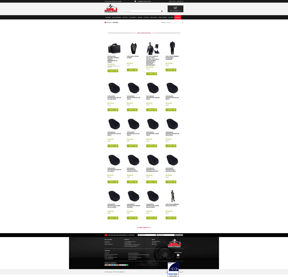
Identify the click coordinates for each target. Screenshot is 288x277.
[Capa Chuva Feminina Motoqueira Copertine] (172, 48)
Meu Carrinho (175, 11)
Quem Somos (107, 241)
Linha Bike (140, 17)
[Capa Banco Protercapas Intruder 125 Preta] (153, 160)
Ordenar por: (163, 22)
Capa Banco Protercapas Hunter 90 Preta (171, 170)
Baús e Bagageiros (116, 17)
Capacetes (125, 17)
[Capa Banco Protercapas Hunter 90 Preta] (172, 160)
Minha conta (172, 1)
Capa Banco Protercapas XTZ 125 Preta (133, 98)
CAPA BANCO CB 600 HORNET (133, 57)
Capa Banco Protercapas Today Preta (152, 134)
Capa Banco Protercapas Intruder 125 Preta (152, 170)
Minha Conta (154, 244)
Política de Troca (107, 242)
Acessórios (108, 17)
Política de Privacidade (109, 244)
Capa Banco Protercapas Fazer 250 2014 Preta (152, 206)
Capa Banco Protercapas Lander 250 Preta (132, 170)
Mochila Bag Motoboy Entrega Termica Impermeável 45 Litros (113, 59)
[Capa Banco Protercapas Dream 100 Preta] (133, 196)
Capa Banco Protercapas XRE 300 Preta (153, 98)
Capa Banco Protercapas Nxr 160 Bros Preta (172, 134)
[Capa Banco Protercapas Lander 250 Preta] (133, 160)
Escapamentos (132, 17)
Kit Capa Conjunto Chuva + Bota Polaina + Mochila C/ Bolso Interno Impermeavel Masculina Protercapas (152, 61)
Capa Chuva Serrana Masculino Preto (172, 205)
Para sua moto (153, 17)
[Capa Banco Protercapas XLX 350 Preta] (172, 88)
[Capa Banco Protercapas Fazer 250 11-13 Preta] (114, 196)
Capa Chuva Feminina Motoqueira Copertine (172, 58)
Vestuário (170, 17)
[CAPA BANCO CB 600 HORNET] (133, 48)
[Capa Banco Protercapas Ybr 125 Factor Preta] (114, 88)
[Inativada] (175, 269)
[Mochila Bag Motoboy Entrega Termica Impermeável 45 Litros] (114, 48)
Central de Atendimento (156, 241)
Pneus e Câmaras (163, 17)
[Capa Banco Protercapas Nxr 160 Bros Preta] (172, 124)
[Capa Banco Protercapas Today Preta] (153, 124)
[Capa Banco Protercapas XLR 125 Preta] (114, 124)
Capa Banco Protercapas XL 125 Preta (133, 134)
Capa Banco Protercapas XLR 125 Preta (114, 134)
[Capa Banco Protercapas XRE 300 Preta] (153, 88)
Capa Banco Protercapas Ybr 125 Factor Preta (114, 98)
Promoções (177, 17)
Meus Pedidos (180, 1)
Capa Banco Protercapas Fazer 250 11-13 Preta (114, 206)
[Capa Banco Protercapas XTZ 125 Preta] (133, 88)
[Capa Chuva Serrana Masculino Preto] (172, 196)
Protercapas (115, 22)
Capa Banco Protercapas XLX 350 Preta (172, 98)
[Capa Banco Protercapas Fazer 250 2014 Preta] (153, 196)
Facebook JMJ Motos (178, 255)
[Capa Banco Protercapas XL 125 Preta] (133, 124)
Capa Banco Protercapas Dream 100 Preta (133, 206)
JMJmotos (109, 22)
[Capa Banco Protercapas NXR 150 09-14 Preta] (114, 160)
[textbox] (143, 11)
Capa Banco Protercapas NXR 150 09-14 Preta (114, 170)
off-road (146, 17)
